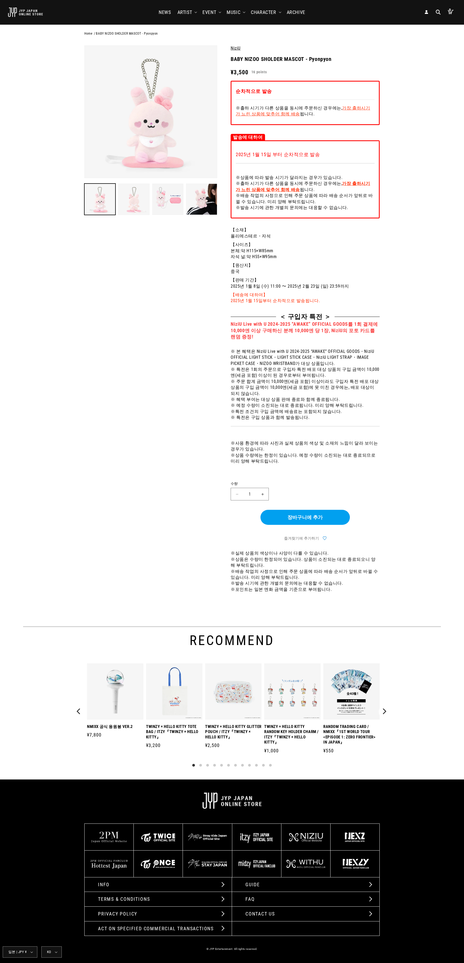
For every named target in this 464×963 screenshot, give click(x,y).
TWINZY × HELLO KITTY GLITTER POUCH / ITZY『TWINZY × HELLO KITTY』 (233, 731)
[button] (187, 12)
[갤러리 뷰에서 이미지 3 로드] (167, 199)
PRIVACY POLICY (117, 914)
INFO (104, 884)
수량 (234, 484)
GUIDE (252, 884)
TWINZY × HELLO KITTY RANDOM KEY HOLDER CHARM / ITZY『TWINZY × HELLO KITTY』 (291, 734)
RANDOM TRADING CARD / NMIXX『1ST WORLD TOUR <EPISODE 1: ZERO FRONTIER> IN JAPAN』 (349, 734)
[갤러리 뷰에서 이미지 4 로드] (201, 199)
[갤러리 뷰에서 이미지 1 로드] (99, 199)
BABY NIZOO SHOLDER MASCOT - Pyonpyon (127, 33)
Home (88, 33)
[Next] (384, 712)
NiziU (236, 48)
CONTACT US (260, 914)
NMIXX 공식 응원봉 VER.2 (110, 726)
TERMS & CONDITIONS (124, 899)
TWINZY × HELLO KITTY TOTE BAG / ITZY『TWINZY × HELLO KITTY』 (172, 731)
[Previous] (79, 712)
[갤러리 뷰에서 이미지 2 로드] (133, 199)
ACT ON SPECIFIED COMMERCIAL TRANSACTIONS (156, 928)
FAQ (250, 899)
